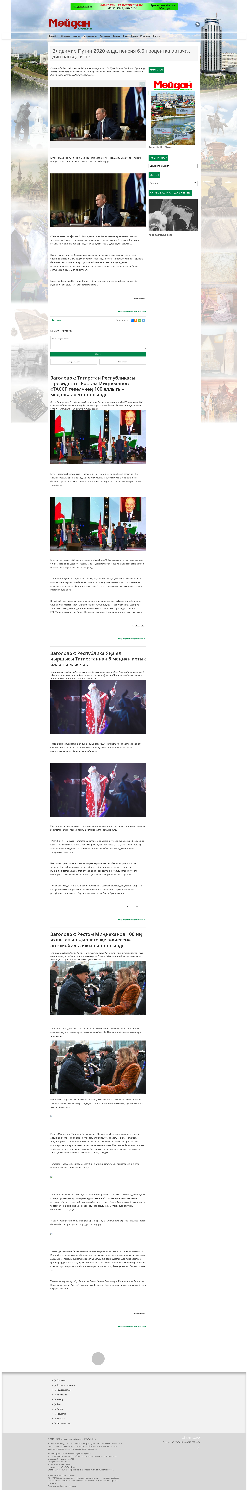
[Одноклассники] (135, 320)
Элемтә (157, 36)
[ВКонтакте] (132, 320)
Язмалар (58, 320)
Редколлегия (90, 36)
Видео (134, 36)
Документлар (64, 1423)
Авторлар (105, 36)
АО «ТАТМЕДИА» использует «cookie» (64, 1478)
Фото (125, 36)
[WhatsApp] (139, 320)
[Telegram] (143, 320)
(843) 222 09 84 (193, 1442)
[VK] (197, 24)
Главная (61, 1380)
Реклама (145, 36)
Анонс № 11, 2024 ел (160, 147)
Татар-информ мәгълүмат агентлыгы (132, 311)
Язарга (98, 354)
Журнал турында (70, 36)
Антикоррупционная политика (61, 1475)
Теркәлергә (123, 362)
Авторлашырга (73, 362)
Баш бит (53, 36)
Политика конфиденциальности (62, 1486)
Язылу (116, 36)
